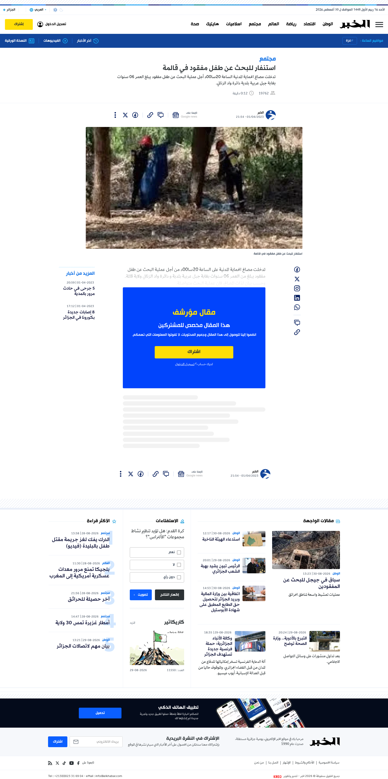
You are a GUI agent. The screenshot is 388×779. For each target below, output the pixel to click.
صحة (195, 24)
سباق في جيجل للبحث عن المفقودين (311, 583)
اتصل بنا (273, 763)
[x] (125, 115)
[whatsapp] (297, 307)
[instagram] (297, 288)
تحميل (100, 713)
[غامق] (61, 10)
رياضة (291, 24)
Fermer (379, 24)
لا (174, 565)
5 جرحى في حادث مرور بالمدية (79, 291)
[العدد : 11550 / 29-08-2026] (157, 647)
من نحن (259, 763)
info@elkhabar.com (108, 776)
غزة (348, 41)
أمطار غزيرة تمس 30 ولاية (82, 623)
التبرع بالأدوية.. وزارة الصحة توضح (290, 641)
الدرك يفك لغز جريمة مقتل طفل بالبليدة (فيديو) (81, 543)
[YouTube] (71, 763)
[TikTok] (64, 763)
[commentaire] (160, 115)
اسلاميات (234, 24)
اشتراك (194, 352)
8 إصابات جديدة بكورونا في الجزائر (79, 315)
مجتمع (255, 24)
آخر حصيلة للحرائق (89, 599)
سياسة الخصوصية (329, 763)
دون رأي (169, 577)
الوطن (328, 24)
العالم (273, 24)
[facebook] (135, 115)
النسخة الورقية (15, 41)
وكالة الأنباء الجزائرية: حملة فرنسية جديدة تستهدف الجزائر (218, 646)
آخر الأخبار (84, 41)
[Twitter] (57, 763)
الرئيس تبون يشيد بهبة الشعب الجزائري (220, 568)
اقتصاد (309, 24)
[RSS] (50, 763)
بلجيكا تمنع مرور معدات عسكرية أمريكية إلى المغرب (79, 573)
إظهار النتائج (169, 595)
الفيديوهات (52, 41)
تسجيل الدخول (184, 364)
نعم (172, 552)
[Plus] (115, 115)
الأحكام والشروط (304, 763)
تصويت (143, 595)
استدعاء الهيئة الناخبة (221, 539)
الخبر (261, 113)
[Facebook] (78, 763)
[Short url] (150, 115)
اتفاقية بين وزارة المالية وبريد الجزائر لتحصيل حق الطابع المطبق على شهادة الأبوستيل (219, 602)
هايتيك (212, 24)
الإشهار (287, 763)
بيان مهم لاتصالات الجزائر (83, 646)
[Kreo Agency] (278, 776)
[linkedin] (297, 298)
